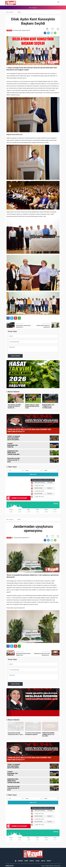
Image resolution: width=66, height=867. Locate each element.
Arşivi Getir (33, 474)
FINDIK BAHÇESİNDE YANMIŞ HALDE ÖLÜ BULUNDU (48, 734)
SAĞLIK (43, 860)
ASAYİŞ (19, 519)
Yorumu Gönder (15, 355)
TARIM (26, 860)
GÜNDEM (20, 860)
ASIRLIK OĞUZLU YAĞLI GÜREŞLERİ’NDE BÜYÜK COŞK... (32, 406)
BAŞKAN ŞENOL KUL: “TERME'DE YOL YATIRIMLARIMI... (48, 406)
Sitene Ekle (57, 865)
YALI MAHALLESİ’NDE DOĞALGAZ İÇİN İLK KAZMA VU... (14, 406)
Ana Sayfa (10, 12)
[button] (57, 362)
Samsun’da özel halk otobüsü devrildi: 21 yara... (16, 733)
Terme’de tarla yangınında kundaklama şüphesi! (33, 733)
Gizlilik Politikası (49, 865)
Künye (43, 865)
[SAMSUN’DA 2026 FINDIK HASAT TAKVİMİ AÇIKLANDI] (33, 702)
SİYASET (49, 860)
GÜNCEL (19, 12)
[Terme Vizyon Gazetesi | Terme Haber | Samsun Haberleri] (10, 3)
